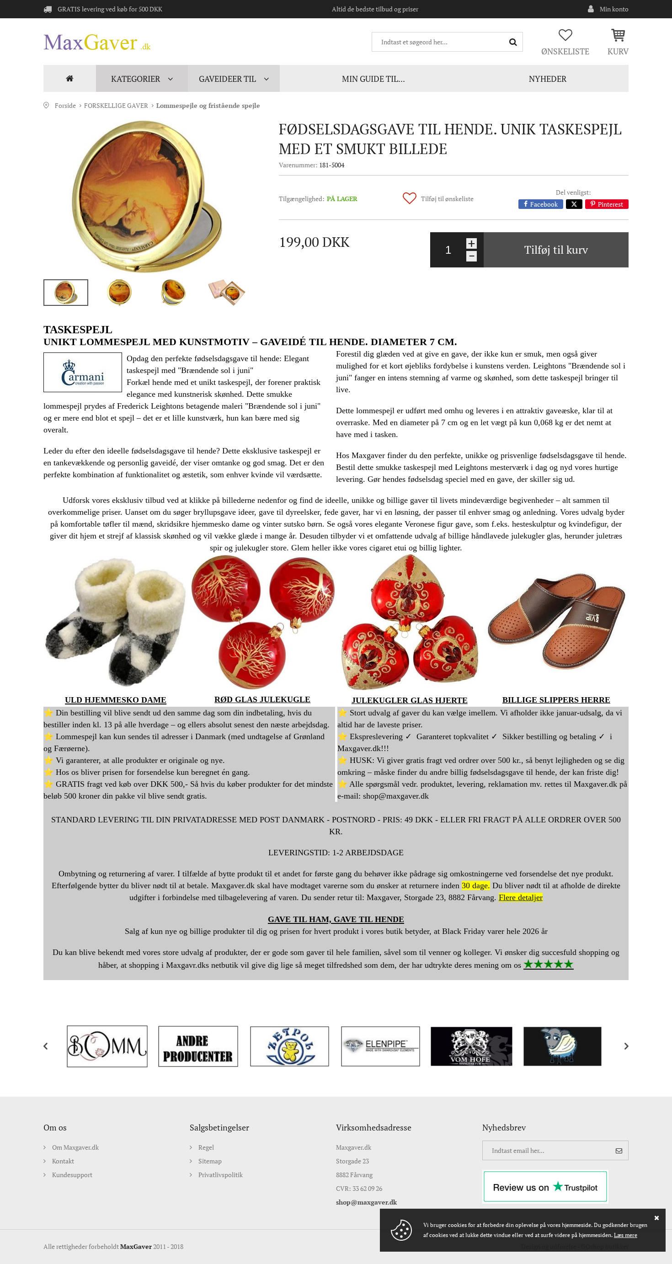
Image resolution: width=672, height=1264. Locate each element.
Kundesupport (72, 1174)
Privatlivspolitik (220, 1174)
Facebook (544, 204)
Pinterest (610, 204)
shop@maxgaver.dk (366, 1202)
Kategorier (135, 78)
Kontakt (63, 1161)
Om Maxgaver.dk (75, 1147)
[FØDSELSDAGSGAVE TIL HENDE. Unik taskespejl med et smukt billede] (146, 196)
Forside (69, 78)
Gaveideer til (227, 78)
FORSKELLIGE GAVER (116, 105)
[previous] (52, 1046)
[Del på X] (574, 204)
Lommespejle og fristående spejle (208, 105)
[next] (619, 1046)
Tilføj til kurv (556, 249)
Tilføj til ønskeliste (447, 198)
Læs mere (625, 1235)
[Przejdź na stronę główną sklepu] (97, 42)
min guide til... (373, 78)
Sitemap (210, 1161)
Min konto (614, 9)
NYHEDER (547, 78)
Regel (206, 1147)
